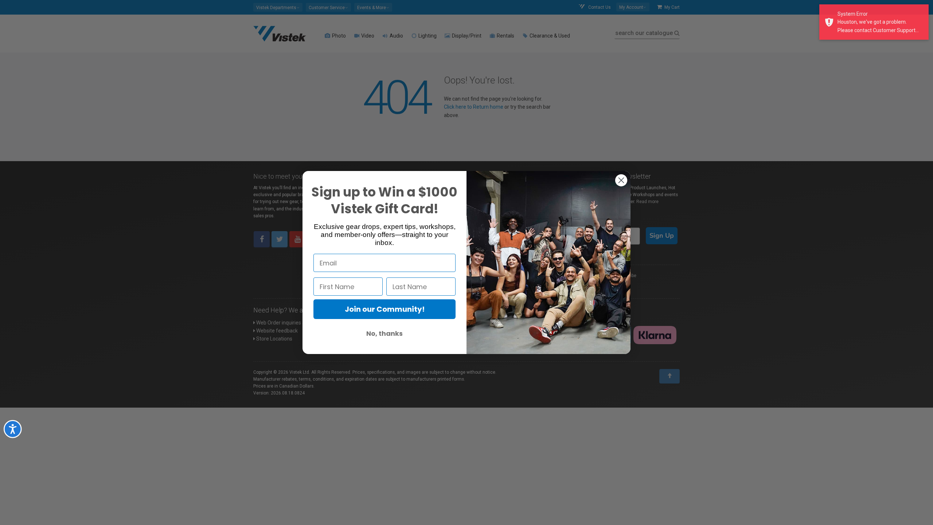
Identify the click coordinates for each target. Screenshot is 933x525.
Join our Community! (385, 309)
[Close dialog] (621, 180)
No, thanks (384, 333)
